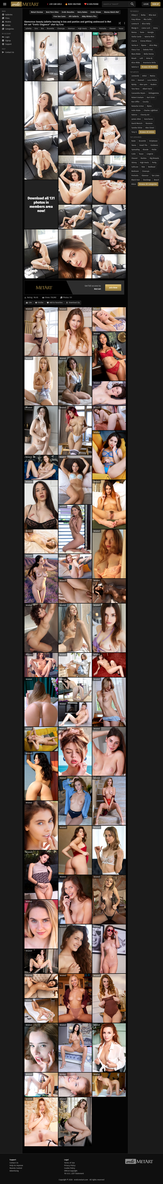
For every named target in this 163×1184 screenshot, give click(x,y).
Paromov (149, 123)
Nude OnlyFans (73, 4)
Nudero (154, 84)
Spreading (135, 150)
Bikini (133, 184)
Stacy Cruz (135, 50)
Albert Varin (147, 89)
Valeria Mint (149, 37)
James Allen (136, 119)
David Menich (136, 123)
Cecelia (146, 102)
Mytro (149, 106)
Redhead (151, 167)
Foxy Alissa (135, 19)
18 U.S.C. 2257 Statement (74, 1173)
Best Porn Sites (52, 12)
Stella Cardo (136, 37)
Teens (133, 145)
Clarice (134, 41)
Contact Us (14, 1163)
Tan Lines (155, 175)
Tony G (134, 132)
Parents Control (16, 1168)
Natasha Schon (137, 106)
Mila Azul (152, 15)
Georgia (150, 32)
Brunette (50, 28)
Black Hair (135, 180)
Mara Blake (136, 54)
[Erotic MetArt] (25, 4)
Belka (143, 15)
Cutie (133, 154)
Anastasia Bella (149, 63)
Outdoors (154, 145)
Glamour (71, 28)
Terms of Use (69, 1163)
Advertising (14, 1171)
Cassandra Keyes (138, 93)
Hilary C (134, 15)
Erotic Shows (96, 12)
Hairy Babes (82, 12)
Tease (121, 28)
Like (30, 302)
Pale (143, 167)
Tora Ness (135, 89)
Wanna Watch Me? (111, 12)
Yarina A (134, 45)
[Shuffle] (119, 23)
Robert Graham (137, 97)
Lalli (141, 58)
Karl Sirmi (151, 97)
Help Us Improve (16, 1165)
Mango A (134, 28)
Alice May (153, 45)
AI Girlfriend (91, 4)
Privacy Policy (69, 1165)
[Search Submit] (132, 4)
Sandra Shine (136, 128)
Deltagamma (153, 93)
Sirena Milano (145, 41)
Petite (154, 150)
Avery (155, 28)
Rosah (133, 58)
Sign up (155, 4)
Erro (36, 28)
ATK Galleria (74, 16)
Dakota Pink (148, 50)
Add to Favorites (56, 302)
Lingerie (150, 154)
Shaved (112, 28)
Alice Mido (135, 63)
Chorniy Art (144, 115)
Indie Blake (136, 110)
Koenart (141, 80)
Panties (93, 28)
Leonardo (135, 76)
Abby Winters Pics (89, 16)
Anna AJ (149, 58)
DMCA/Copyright (70, 1171)
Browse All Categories (148, 184)
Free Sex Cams (59, 16)
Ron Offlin (135, 102)
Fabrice (134, 115)
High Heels (82, 28)
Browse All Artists (147, 132)
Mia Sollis (148, 19)
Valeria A (135, 67)
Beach (156, 180)
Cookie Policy (69, 1168)
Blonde (145, 150)
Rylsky (134, 84)
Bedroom (135, 171)
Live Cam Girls (55, 4)
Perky (154, 162)
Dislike (40, 302)
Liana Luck (145, 28)
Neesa (134, 32)
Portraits (102, 28)
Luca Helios (152, 80)
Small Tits (143, 145)
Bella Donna (149, 54)
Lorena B (135, 24)
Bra (42, 28)
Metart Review (37, 12)
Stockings (147, 180)
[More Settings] (124, 23)
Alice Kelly (146, 24)
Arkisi (144, 76)
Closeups (61, 28)
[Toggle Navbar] (5, 4)
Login (146, 4)
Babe (133, 141)
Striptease (153, 141)
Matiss (152, 76)
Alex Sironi (149, 128)
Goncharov (148, 119)
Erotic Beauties (68, 12)
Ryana (143, 45)
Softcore (134, 167)
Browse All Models (149, 67)
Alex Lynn (143, 84)
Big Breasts (154, 158)
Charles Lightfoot (151, 110)
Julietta (28, 28)
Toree (142, 32)
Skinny (134, 162)
